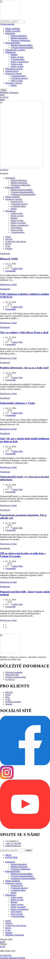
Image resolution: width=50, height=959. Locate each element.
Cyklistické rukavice (19, 78)
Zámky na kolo (17, 66)
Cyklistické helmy (18, 76)
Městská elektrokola (19, 38)
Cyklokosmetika (17, 59)
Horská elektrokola (19, 36)
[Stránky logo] (10, 19)
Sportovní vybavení (13, 73)
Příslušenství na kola (14, 69)
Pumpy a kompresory (20, 62)
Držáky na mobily (13, 31)
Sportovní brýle (11, 71)
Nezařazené (5, 253)
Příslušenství (10, 52)
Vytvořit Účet (5, 955)
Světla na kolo (17, 64)
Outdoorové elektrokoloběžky (23, 194)
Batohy (14, 85)
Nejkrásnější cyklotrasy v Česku (17, 403)
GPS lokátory (16, 227)
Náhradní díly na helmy (15, 50)
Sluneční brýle (17, 201)
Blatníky (14, 54)
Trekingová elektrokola (20, 40)
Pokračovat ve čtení (8, 284)
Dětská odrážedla (12, 28)
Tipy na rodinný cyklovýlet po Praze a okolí (24, 332)
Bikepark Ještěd (9, 258)
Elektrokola (10, 33)
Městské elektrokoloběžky (22, 45)
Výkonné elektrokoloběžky (22, 47)
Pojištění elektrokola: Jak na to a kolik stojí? (24, 367)
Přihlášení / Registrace (14, 935)
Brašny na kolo (17, 57)
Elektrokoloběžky (12, 43)
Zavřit (2, 942)
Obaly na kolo (17, 80)
